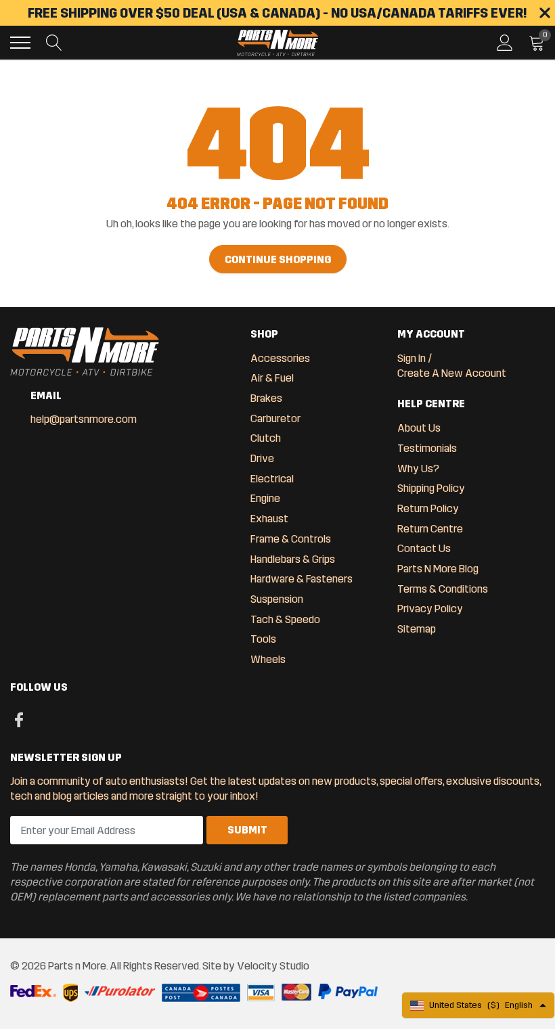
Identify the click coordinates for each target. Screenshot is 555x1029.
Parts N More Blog (438, 568)
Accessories (280, 358)
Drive (262, 458)
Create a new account (451, 373)
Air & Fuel (272, 377)
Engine (265, 498)
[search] (54, 43)
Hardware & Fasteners (301, 578)
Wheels (268, 659)
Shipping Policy (431, 488)
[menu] (20, 42)
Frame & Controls (290, 538)
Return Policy (428, 508)
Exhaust (269, 518)
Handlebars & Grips (292, 559)
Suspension (276, 599)
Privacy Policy (430, 608)
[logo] (277, 43)
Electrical (272, 478)
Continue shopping (278, 259)
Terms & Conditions (442, 588)
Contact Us (424, 548)
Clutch (265, 438)
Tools (263, 639)
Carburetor (275, 418)
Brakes (266, 398)
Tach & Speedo (285, 619)
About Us (419, 427)
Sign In (411, 358)
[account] (505, 42)
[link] (18, 719)
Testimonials (427, 448)
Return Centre (430, 528)
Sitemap (416, 628)
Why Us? (418, 468)
